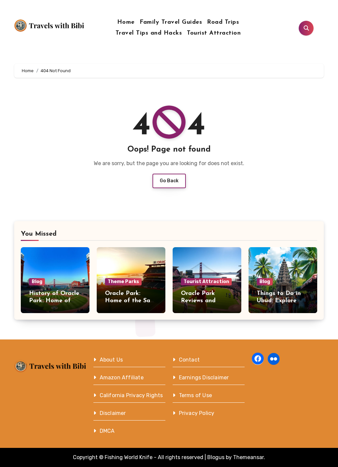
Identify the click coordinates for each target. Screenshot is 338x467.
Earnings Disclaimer (204, 377)
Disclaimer (113, 413)
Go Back (169, 181)
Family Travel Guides (171, 22)
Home (126, 22)
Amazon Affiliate (122, 377)
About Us (111, 360)
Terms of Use (195, 395)
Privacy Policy (197, 413)
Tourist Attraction (214, 33)
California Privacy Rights (131, 395)
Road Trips (223, 22)
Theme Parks (123, 281)
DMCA (107, 431)
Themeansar (248, 457)
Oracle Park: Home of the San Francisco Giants (129, 301)
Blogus (215, 457)
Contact (189, 360)
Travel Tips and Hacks (149, 33)
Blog (37, 281)
